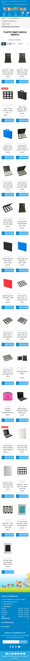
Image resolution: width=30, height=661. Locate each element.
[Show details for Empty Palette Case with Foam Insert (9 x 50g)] (8, 208)
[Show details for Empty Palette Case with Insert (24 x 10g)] (22, 208)
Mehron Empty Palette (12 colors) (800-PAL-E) (22, 411)
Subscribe (23, 642)
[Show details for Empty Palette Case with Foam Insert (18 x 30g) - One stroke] (22, 171)
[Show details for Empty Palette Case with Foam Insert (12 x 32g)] (8, 171)
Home (3, 18)
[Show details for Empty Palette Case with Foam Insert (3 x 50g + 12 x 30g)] (22, 134)
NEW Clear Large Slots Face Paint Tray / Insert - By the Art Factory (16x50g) (22, 450)
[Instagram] (16, 647)
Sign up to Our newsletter (15, 633)
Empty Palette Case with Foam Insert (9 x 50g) (8, 222)
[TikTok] (13, 647)
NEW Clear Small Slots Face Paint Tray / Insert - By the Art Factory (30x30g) (8, 487)
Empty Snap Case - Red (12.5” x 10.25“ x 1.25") (8, 298)
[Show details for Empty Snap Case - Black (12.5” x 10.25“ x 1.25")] (8, 246)
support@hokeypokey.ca (10, 602)
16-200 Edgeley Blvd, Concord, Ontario (14, 599)
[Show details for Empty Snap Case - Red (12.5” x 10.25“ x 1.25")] (8, 283)
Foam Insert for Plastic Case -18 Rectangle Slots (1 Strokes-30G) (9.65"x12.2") (7, 374)
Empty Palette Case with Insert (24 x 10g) (22, 224)
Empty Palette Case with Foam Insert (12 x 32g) (8, 185)
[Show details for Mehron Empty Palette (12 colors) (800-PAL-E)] (22, 396)
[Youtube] (19, 647)
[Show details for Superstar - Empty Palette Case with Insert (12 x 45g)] (22, 58)
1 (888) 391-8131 (7, 604)
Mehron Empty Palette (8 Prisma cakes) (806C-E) (8, 448)
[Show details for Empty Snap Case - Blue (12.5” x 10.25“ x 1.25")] (22, 246)
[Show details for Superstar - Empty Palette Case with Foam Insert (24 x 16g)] (8, 58)
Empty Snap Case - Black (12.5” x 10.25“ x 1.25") (7, 261)
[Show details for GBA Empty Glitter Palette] (22, 357)
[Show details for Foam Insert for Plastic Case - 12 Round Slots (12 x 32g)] (22, 283)
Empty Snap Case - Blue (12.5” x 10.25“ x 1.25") (22, 261)
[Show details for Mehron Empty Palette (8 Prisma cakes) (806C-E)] (8, 433)
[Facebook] (10, 647)
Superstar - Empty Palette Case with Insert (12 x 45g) (22, 72)
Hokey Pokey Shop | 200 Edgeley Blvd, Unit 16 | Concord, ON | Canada (14, 2)
